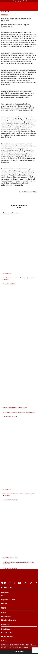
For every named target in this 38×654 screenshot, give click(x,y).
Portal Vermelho (6, 633)
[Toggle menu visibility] (2, 6)
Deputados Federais (8, 600)
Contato (4, 603)
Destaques (5, 592)
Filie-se (3, 612)
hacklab (21, 651)
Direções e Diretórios (8, 620)
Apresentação (6, 616)
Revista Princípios (7, 636)
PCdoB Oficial (5, 629)
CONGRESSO (5, 15)
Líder (3, 596)
